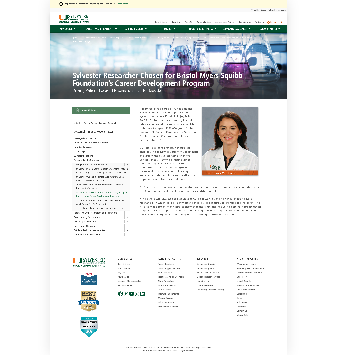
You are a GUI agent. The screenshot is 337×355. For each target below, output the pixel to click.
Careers (240, 298)
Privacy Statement (162, 347)
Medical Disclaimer (134, 347)
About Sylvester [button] (268, 29)
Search (260, 22)
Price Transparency (166, 302)
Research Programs (205, 269)
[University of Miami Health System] (74, 19)
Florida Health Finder (168, 307)
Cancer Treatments (166, 264)
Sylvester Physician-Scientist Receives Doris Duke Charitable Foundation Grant (100, 179)
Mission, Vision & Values (248, 286)
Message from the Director (87, 139)
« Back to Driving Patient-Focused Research (95, 123)
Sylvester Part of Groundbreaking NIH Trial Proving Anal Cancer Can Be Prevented (101, 202)
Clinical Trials (164, 290)
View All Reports (90, 110)
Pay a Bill (189, 22)
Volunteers (242, 302)
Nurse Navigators (166, 281)
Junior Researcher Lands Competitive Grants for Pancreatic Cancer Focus (99, 187)
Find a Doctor (124, 269)
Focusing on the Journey (86, 226)
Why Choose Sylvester (247, 264)
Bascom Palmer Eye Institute (273, 10)
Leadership (79, 152)
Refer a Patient (204, 22)
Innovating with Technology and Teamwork (95, 213)
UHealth (255, 10)
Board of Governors (83, 147)
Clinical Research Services (208, 277)
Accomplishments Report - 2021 (93, 132)
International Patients (225, 22)
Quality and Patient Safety (249, 290)
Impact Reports (244, 281)
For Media (241, 307)
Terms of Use (148, 347)
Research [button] (168, 29)
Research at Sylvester (206, 264)
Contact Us (242, 311)
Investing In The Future (85, 222)
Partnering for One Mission (87, 235)
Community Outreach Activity (210, 290)
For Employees (205, 347)
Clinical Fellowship (205, 286)
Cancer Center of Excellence (249, 273)
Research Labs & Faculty (208, 273)
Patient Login (276, 22)
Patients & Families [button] (134, 29)
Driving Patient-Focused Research (90, 165)
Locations (176, 22)
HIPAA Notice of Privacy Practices (184, 347)
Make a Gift (123, 277)
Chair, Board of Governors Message (91, 143)
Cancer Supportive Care (169, 269)
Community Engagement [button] (235, 29)
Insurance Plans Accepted (129, 281)
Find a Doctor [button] (66, 29)
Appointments (161, 22)
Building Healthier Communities (89, 230)
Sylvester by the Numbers (86, 160)
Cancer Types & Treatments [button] (100, 29)
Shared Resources (204, 281)
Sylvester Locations (83, 156)
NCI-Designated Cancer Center (251, 269)
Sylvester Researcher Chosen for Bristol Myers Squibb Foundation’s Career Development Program (102, 194)
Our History (242, 277)
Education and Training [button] (201, 29)
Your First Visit (165, 273)
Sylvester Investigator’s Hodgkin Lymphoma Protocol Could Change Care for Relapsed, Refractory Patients (102, 171)
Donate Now (245, 22)
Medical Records (165, 298)
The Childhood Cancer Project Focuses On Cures (99, 209)
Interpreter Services (167, 286)
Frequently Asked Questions (171, 277)
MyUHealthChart (125, 286)
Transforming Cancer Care (87, 217)
